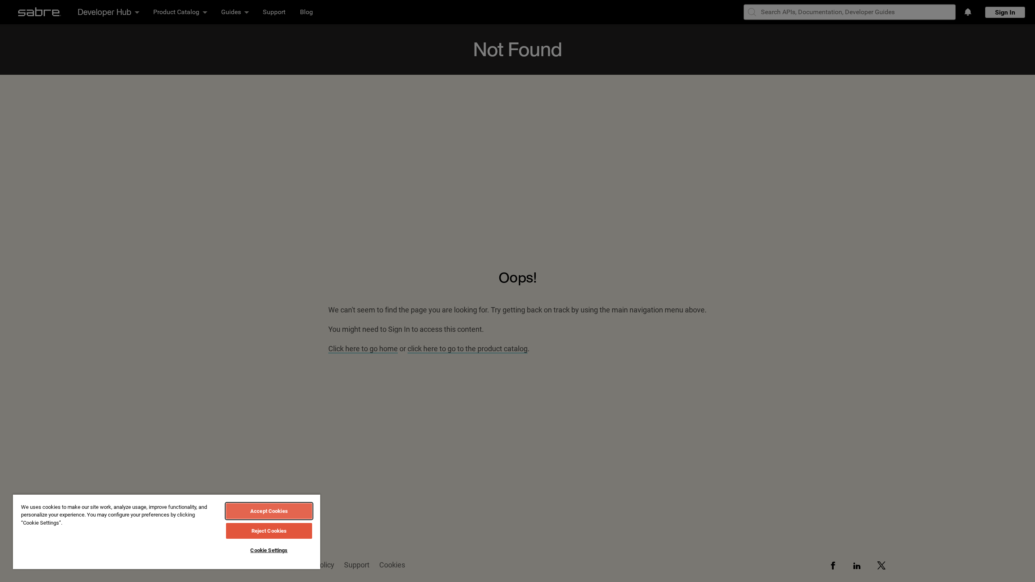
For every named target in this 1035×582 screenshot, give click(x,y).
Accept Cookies (269, 511)
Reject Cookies (269, 531)
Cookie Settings (268, 550)
